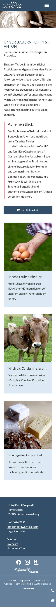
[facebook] (18, 562)
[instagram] (27, 562)
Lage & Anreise (16, 531)
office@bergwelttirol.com (22, 526)
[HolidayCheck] (37, 562)
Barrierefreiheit (23, 583)
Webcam (12, 544)
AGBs (37, 583)
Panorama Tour (16, 548)
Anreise (12, 580)
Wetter (11, 539)
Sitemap (47, 583)
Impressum (25, 580)
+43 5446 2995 (16, 522)
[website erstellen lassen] (28, 588)
